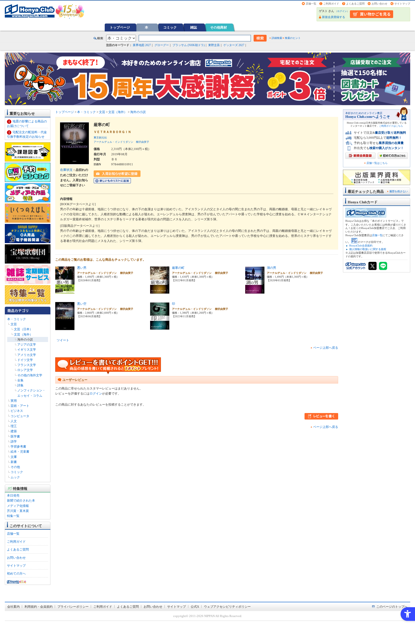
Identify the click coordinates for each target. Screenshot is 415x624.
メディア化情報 (18, 506)
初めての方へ (16, 573)
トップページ (120, 27)
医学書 (15, 436)
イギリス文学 (26, 349)
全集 (20, 380)
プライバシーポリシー (73, 606)
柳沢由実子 (142, 141)
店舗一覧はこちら (377, 163)
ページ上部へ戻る (325, 347)
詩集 (20, 385)
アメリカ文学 (26, 355)
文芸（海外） (23, 334)
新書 (14, 462)
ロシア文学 (25, 370)
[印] (159, 328)
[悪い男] (64, 292)
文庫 (14, 457)
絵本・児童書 (20, 451)
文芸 (14, 324)
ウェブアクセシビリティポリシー (227, 606)
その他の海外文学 (29, 375)
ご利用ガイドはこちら (391, 126)
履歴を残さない (398, 191)
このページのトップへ (392, 606)
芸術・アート (20, 406)
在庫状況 (66, 170)
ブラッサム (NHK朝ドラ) (188, 45)
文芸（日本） (23, 329)
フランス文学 (26, 365)
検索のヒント (293, 37)
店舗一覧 (311, 3)
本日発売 (13, 495)
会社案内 (13, 606)
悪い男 (81, 268)
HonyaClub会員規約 (360, 245)
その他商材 (218, 27)
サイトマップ (402, 3)
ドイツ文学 (25, 360)
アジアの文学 (26, 344)
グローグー (161, 45)
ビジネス (17, 411)
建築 (14, 431)
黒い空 (81, 304)
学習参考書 (18, 446)
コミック (170, 27)
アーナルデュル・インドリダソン (113, 141)
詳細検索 (277, 37)
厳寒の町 (178, 268)
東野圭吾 (214, 45)
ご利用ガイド (331, 3)
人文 (14, 421)
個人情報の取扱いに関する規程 (367, 249)
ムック (15, 477)
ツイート (63, 340)
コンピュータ (20, 416)
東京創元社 (100, 137)
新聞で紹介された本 (21, 500)
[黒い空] (64, 328)
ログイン (342, 11)
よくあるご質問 (355, 3)
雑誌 (193, 27)
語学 (14, 441)
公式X (195, 606)
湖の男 (271, 268)
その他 (15, 467)
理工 (14, 426)
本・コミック (16, 319)
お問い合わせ (379, 3)
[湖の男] (254, 292)
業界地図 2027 (142, 45)
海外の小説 (25, 339)
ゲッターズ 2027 (233, 45)
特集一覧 (13, 516)
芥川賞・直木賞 (18, 511)
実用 (14, 400)
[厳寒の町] (159, 292)
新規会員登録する (333, 17)
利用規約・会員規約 (38, 606)
